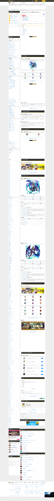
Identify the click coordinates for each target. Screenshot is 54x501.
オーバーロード (10, 227)
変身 (9, 365)
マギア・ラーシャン (11, 380)
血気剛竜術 (10, 260)
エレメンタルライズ (11, 221)
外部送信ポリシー (25, 482)
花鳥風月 (10, 243)
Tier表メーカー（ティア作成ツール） (13, 56)
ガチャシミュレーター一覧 (12, 52)
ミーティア (10, 392)
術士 (9, 179)
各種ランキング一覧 (11, 120)
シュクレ (25, 298)
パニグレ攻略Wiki (36, 492)
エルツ (40, 315)
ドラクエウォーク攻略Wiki (17, 488)
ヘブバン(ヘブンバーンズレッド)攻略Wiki (29, 491)
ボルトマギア (10, 374)
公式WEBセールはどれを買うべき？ (13, 102)
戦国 (9, 180)
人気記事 (11, 13)
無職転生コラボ (13, 4)
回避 (9, 234)
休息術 (9, 249)
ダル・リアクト (10, 302)
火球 (9, 240)
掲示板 (17, 13)
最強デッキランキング (12, 18)
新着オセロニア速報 (11, 61)
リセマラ (38, 4)
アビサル (10, 201)
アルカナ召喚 (10, 204)
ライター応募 (43, 482)
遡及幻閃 (10, 296)
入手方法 (24, 31)
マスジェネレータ (11, 383)
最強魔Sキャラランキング (12, 126)
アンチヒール (10, 207)
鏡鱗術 (9, 251)
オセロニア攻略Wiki (24, 413)
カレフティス (25, 315)
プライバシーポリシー (20, 482)
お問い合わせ (29, 482)
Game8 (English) (36, 482)
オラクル (10, 228)
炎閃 (9, 222)
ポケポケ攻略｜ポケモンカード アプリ (38, 486)
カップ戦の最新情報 (11, 71)
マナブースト (10, 386)
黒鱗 (9, 272)
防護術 (9, 368)
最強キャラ (27, 4)
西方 (9, 192)
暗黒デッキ (40, 123)
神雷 (9, 290)
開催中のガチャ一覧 (11, 62)
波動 (9, 332)
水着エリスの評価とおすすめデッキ (14, 20)
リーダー (10, 416)
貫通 (9, 246)
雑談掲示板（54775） (11, 109)
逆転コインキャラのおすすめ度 (12, 100)
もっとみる (18, 25)
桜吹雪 (9, 281)
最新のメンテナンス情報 (11, 67)
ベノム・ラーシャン (11, 362)
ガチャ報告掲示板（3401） (12, 115)
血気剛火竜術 (10, 258)
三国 (9, 183)
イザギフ (33, 301)
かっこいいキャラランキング (12, 146)
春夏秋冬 (10, 287)
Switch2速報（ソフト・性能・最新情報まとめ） (39, 484)
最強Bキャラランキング (11, 141)
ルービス (33, 304)
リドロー (10, 407)
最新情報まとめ (10, 59)
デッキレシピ (23, 4)
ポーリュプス (33, 312)
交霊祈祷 (10, 269)
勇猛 (9, 194)
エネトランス (10, 216)
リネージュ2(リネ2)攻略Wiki (37, 491)
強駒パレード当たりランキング (12, 50)
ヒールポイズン (10, 341)
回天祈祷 (10, 233)
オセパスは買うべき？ (11, 103)
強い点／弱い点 (24, 29)
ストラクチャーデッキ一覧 (12, 99)
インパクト (10, 212)
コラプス (10, 275)
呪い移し (10, 329)
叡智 (9, 189)
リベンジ (10, 415)
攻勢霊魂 (10, 263)
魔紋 (9, 389)
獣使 (9, 171)
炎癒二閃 (10, 224)
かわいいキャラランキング (12, 144)
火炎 (9, 239)
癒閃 (9, 400)
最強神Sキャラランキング (12, 124)
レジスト (10, 422)
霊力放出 (10, 421)
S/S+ (9, 153)
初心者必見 (40, 4)
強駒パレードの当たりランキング (26, 17)
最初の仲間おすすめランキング (12, 143)
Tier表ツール (43, 4)
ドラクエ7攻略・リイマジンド (18, 486)
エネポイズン (10, 218)
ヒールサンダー (10, 338)
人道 (9, 185)
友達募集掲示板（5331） (11, 114)
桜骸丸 (40, 301)
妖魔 (9, 195)
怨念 (9, 230)
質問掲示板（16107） (11, 111)
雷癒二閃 (10, 404)
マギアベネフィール (11, 377)
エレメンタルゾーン (11, 219)
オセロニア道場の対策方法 (12, 86)
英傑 (9, 191)
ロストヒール (10, 425)
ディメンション (10, 311)
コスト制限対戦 (20, 4)
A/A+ (22, 416)
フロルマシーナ (10, 353)
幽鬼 (9, 186)
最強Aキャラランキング (11, 130)
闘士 (9, 168)
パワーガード (10, 335)
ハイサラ (40, 312)
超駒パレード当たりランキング (12, 49)
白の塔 (32, 4)
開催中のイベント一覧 (11, 64)
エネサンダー (10, 215)
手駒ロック (10, 314)
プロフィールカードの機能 (12, 83)
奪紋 (9, 299)
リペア (9, 412)
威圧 (9, 210)
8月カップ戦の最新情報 (25, 19)
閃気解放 (10, 293)
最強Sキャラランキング (11, 41)
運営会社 (33, 482)
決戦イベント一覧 (11, 53)
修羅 (9, 188)
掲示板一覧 (10, 108)
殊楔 (9, 284)
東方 (9, 173)
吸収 (9, 248)
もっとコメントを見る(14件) (33, 396)
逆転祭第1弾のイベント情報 (25, 18)
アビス (9, 203)
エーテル (10, 213)
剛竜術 (9, 267)
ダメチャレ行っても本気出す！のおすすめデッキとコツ (15, 23)
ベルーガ (40, 304)
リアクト (10, 406)
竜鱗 (9, 419)
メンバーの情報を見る (32, 409)
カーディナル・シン (11, 231)
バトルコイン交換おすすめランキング (13, 147)
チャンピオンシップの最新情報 (12, 74)
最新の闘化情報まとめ (11, 65)
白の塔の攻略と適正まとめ (12, 46)
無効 (9, 397)
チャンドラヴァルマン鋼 (25, 222)
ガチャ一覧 (29, 4)
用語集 (9, 77)
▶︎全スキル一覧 (10, 198)
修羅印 (40, 262)
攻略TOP (10, 4)
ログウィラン (40, 298)
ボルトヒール (10, 371)
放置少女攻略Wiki (17, 492)
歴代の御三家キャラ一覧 (11, 55)
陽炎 (9, 242)
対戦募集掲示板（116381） (12, 112)
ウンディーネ (25, 312)
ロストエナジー (10, 424)
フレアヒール (10, 347)
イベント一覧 (34, 4)
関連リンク (24, 34)
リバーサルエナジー (11, 409)
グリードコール (10, 252)
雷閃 (9, 403)
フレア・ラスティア (11, 350)
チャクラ (10, 305)
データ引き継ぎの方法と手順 (12, 80)
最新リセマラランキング (11, 47)
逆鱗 (9, 255)
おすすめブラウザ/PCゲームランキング (14, 454)
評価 (23, 27)
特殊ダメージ (10, 323)
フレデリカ (33, 298)
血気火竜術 (10, 257)
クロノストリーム (11, 254)
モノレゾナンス (10, 398)
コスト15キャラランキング (12, 129)
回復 (9, 236)
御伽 (9, 182)
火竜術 (9, 245)
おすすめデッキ (24, 30)
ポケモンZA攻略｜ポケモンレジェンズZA (19, 484)
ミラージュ (10, 395)
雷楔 (9, 401)
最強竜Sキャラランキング (12, 127)
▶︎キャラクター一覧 (11, 150)
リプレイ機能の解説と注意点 (12, 105)
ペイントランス (10, 356)
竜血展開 (10, 418)
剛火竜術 (10, 261)
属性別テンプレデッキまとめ (12, 44)
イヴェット (33, 315)
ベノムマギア (10, 359)
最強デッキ (16, 4)
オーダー (10, 225)
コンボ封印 (10, 278)
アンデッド (10, 209)
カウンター (10, 237)
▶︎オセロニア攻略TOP (11, 38)
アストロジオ (10, 200)
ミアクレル (25, 301)
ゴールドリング (24, 221)
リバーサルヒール (11, 410)
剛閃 (9, 264)
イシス (25, 304)
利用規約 (16, 482)
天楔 (9, 320)
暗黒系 (9, 206)
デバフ (9, 317)
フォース (10, 344)
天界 (9, 174)
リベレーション (10, 413)
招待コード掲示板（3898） (12, 117)
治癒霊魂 (10, 308)
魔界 (9, 176)
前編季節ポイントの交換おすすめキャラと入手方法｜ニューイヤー (15, 16)
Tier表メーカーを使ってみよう (26, 20)
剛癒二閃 (10, 266)
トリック (10, 326)
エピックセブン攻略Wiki (17, 491)
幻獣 (9, 177)
